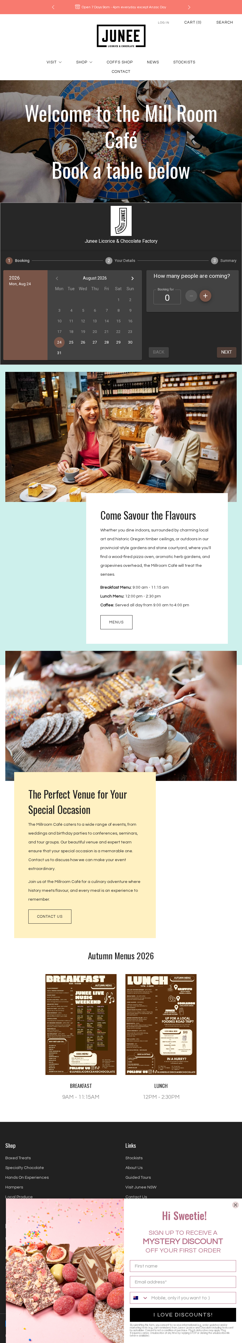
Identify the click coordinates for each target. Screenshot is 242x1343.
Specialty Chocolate (24, 1168)
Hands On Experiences (27, 1177)
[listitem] (121, 7)
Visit (52, 62)
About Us (134, 1168)
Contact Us (50, 917)
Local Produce (19, 1197)
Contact (121, 72)
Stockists (184, 62)
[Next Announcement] (189, 7)
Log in (163, 22)
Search (224, 22)
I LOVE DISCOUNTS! (183, 1315)
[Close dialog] (235, 1205)
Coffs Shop (120, 62)
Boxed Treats (18, 1158)
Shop (81, 62)
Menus (116, 622)
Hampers (14, 1187)
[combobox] (139, 1297)
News (153, 62)
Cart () (192, 22)
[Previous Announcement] (53, 7)
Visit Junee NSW (140, 1187)
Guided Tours (138, 1177)
